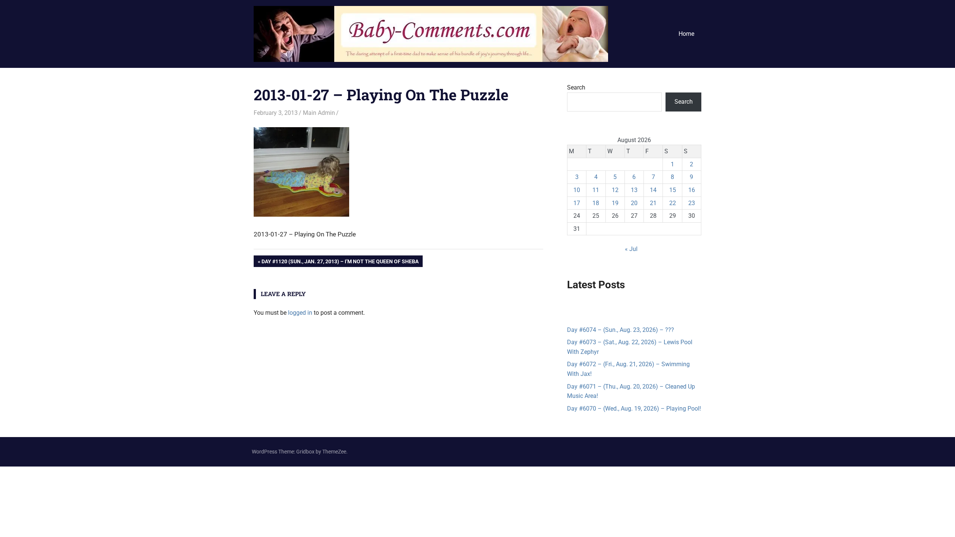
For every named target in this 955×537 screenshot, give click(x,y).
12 (615, 190)
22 (672, 203)
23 (691, 203)
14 (653, 190)
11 (595, 190)
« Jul (631, 248)
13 (634, 190)
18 (595, 203)
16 (691, 190)
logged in (300, 312)
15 (672, 190)
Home (686, 33)
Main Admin (319, 112)
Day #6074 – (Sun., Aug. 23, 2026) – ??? (620, 329)
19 (615, 203)
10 (576, 190)
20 (634, 203)
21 (653, 203)
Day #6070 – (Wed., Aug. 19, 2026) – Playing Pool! (634, 408)
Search (576, 87)
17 (576, 203)
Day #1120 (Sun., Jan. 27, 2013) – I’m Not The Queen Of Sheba (340, 262)
